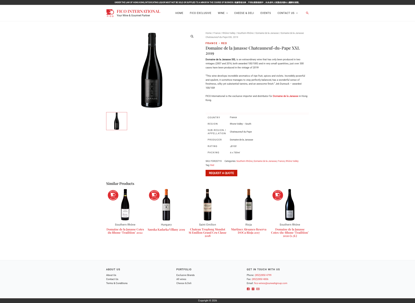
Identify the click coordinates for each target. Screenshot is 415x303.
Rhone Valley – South (240, 123)
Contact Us (112, 279)
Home (209, 33)
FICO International (138, 11)
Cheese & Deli (183, 283)
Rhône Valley (228, 33)
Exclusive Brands (185, 275)
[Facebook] (248, 288)
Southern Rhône (245, 33)
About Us (111, 275)
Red (212, 165)
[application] (226, 13)
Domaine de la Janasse (267, 33)
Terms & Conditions (117, 283)
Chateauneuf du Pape (241, 131)
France (216, 33)
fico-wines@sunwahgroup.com (270, 283)
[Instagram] (253, 288)
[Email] (257, 288)
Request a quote (221, 173)
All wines (181, 279)
